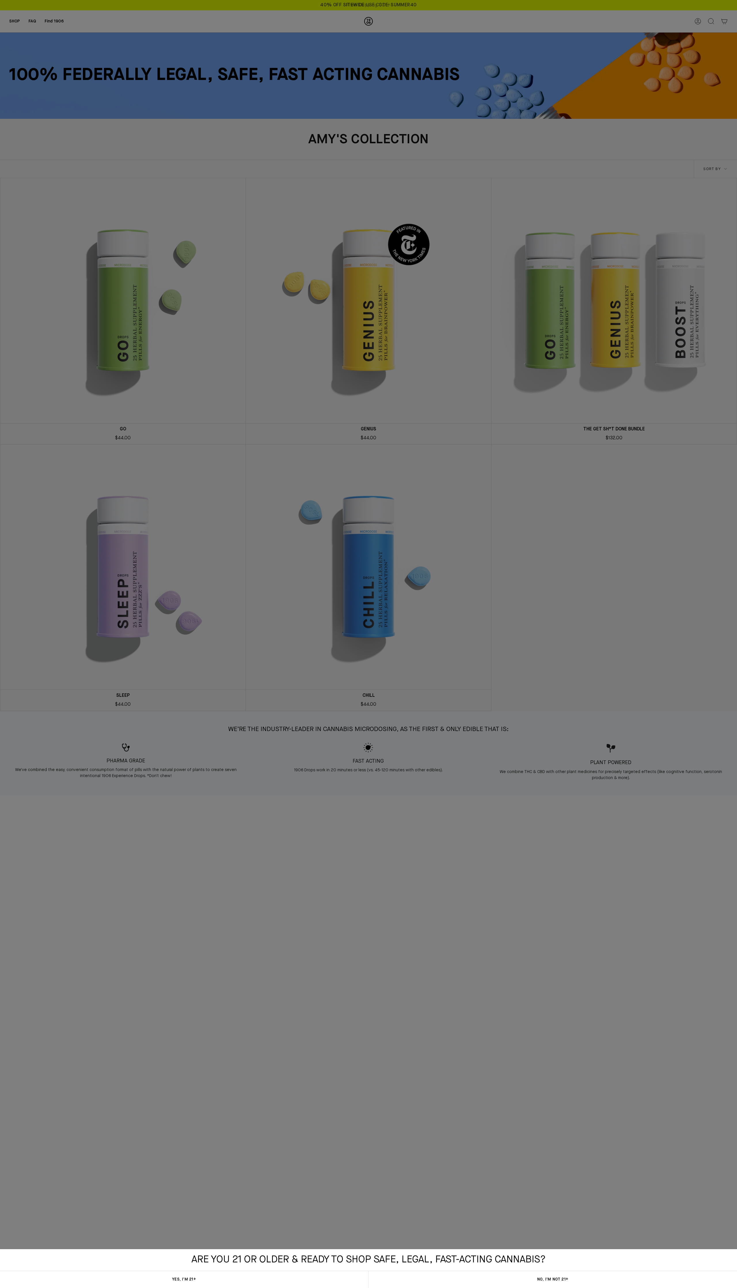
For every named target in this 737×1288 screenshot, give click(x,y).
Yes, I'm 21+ (184, 1279)
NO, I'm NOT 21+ (552, 1279)
